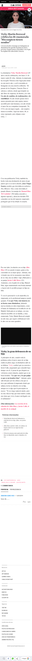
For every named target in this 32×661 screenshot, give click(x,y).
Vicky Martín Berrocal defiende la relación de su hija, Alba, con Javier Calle (15, 420)
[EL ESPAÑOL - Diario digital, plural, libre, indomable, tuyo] (16, 5)
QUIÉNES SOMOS (6, 576)
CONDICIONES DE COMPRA (8, 631)
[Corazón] (16, 8)
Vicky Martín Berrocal (10, 480)
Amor (18, 480)
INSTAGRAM (5, 613)
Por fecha (4, 489)
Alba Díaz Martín (20, 482)
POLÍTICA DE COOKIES (7, 634)
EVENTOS (4, 592)
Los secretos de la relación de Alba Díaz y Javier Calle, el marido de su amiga (15, 406)
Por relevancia (15, 489)
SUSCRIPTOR (5, 597)
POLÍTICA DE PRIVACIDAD (8, 628)
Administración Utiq (8, 639)
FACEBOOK (4, 610)
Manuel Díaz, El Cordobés (8, 482)
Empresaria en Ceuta (13, 1)
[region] (15, 57)
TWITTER (4, 607)
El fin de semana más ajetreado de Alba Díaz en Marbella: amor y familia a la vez (16, 435)
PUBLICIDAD (5, 595)
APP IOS (4, 571)
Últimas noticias (24, 1)
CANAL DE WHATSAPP (7, 579)
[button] (8, 658)
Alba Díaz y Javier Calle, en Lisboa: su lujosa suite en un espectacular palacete (15, 427)
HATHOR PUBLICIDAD (7, 589)
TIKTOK (4, 616)
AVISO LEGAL (5, 626)
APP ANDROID (5, 574)
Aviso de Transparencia (8, 637)
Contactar (5, 585)
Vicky (10, 365)
